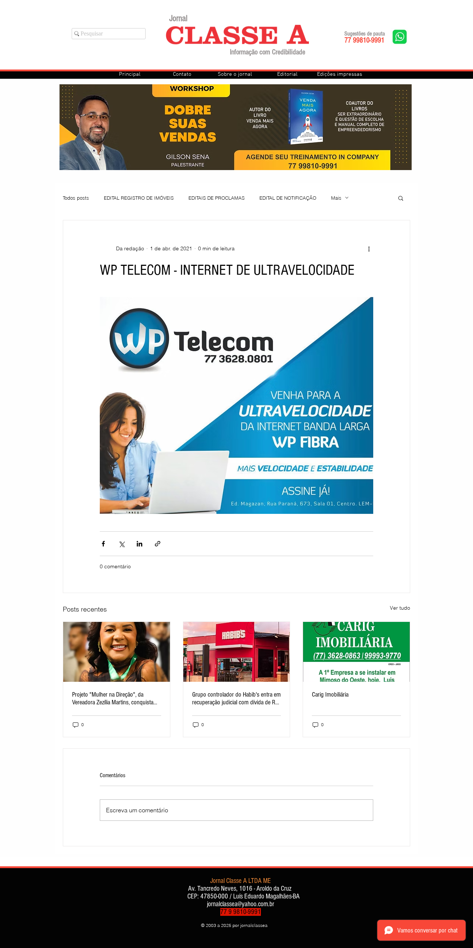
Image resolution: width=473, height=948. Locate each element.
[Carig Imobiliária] (356, 652)
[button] (400, 198)
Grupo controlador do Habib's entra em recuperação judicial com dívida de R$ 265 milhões (236, 698)
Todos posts (76, 198)
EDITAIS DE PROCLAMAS (216, 198)
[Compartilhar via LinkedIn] (139, 543)
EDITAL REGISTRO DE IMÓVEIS (139, 198)
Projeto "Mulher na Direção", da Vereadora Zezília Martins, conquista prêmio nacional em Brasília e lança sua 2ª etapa (112, 698)
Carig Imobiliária (330, 694)
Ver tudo (400, 608)
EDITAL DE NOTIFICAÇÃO (287, 198)
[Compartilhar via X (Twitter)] (121, 543)
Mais (336, 198)
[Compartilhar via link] (157, 543)
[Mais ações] (368, 248)
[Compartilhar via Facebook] (103, 543)
